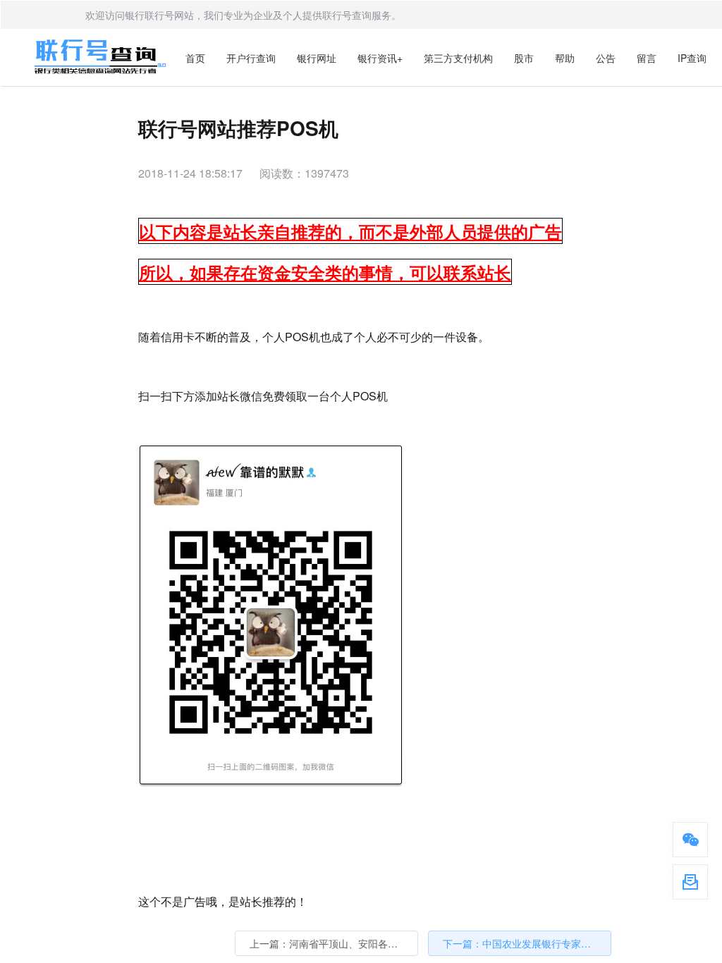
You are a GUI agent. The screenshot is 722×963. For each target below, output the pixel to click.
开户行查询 (251, 58)
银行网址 (316, 58)
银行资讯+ (380, 58)
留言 (646, 58)
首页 (195, 58)
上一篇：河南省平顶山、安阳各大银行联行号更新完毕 (334, 943)
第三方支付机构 (458, 58)
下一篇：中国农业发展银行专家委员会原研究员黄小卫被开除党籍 (527, 943)
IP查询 (692, 58)
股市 (524, 58)
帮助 (565, 58)
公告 (606, 58)
